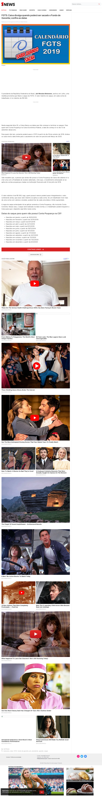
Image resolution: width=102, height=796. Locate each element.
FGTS (15, 751)
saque (46, 751)
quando (41, 751)
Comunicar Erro (34, 254)
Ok (41, 792)
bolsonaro (6, 751)
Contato (8, 757)
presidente (35, 751)
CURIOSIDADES (53, 10)
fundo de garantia (23, 751)
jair (30, 751)
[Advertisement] (35, 80)
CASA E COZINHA (42, 10)
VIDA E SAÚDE (23, 10)
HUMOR (61, 10)
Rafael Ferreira (24, 21)
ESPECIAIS (69, 10)
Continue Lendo (34, 249)
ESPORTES (32, 10)
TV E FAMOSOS (13, 10)
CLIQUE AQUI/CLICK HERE (54, 758)
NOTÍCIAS (3, 10)
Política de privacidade (16, 757)
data (11, 751)
